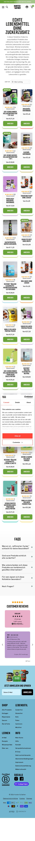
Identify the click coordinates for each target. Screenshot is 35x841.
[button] (10, 108)
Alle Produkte (7, 710)
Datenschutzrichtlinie (10, 798)
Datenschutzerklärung (23, 766)
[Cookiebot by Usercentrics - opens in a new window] (25, 397)
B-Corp (17, 752)
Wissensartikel (7, 745)
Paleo (17, 720)
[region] (17, 645)
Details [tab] (17, 402)
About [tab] (29, 402)
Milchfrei (18, 727)
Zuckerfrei (19, 710)
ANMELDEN (27, 692)
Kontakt (18, 745)
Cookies (22, 798)
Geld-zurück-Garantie (23, 755)
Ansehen (10, 123)
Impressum (19, 762)
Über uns (5, 748)
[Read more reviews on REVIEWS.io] (17, 624)
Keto (17, 717)
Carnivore (18, 724)
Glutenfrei (18, 713)
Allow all (17, 436)
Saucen (4, 720)
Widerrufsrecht (20, 769)
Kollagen (5, 713)
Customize (16, 442)
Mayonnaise (6, 717)
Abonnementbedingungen (24, 759)
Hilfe (17, 741)
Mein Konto (19, 737)
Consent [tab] (6, 402)
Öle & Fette (6, 724)
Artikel (4, 737)
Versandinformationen (23, 748)
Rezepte (5, 741)
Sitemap (29, 798)
